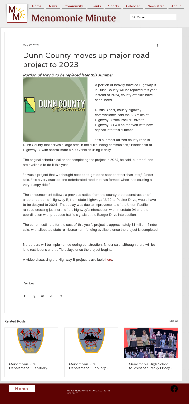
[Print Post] (61, 296)
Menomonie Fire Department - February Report (28, 366)
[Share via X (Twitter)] (33, 296)
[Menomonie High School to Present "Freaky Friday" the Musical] (151, 343)
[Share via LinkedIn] (42, 296)
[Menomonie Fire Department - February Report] (31, 343)
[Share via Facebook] (24, 296)
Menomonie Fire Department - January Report (87, 366)
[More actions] (157, 45)
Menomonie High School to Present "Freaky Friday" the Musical (150, 366)
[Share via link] (52, 296)
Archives (29, 283)
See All (173, 320)
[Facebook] (174, 388)
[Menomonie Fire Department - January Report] (91, 343)
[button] (53, 6)
